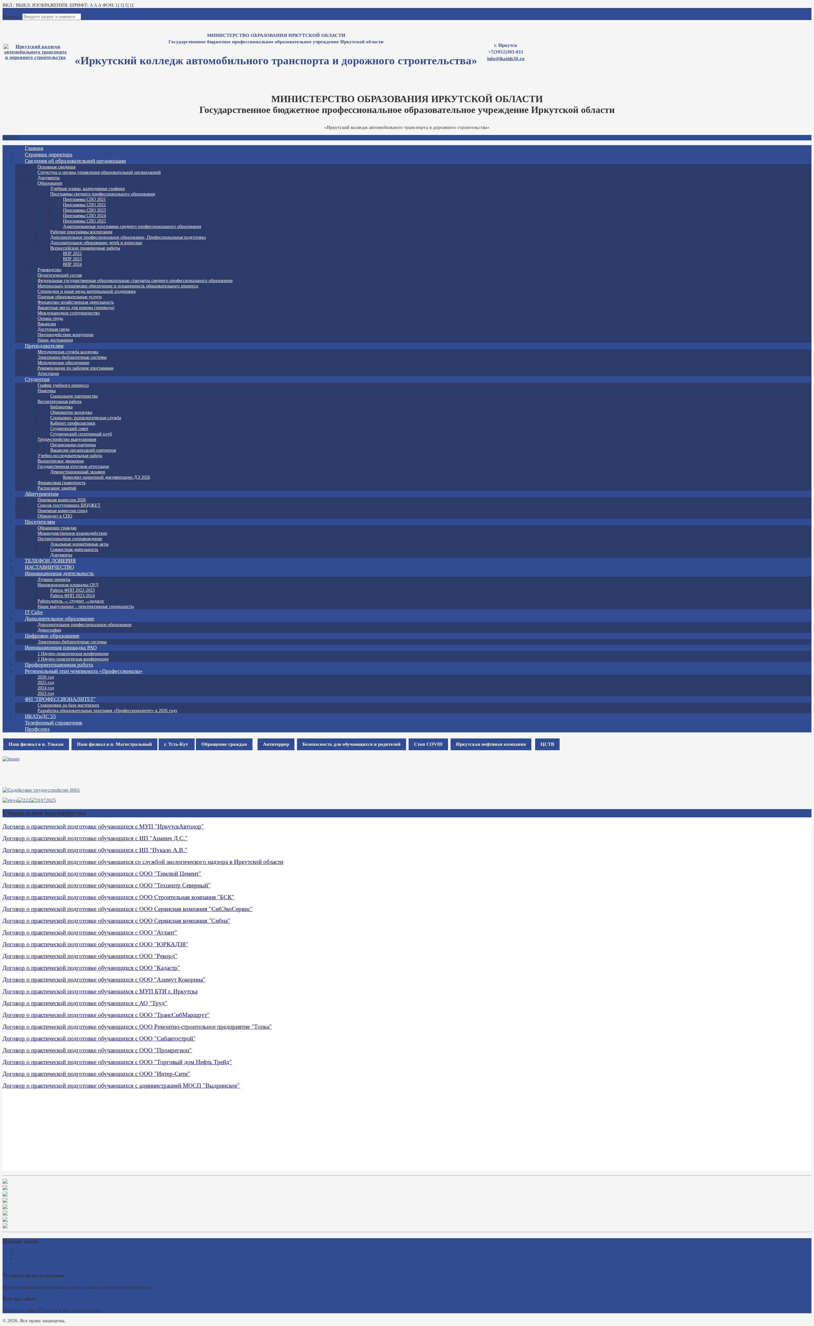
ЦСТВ (547, 744)
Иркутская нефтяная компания (491, 744)
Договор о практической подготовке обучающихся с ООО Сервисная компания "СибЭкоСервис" (128, 909)
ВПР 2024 (72, 264)
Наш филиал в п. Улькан (36, 744)
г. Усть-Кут (176, 744)
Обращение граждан (224, 744)
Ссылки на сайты (33, 1263)
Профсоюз (37, 729)
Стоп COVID (428, 744)
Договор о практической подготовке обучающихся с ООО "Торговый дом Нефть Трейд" (117, 1062)
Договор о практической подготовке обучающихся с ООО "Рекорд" (90, 956)
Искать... (12, 16)
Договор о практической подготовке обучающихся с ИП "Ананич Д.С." (95, 838)
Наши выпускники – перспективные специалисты (86, 606)
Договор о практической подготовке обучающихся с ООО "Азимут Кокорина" (104, 979)
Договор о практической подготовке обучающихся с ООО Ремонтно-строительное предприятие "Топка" (137, 1026)
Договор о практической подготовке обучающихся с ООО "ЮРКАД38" (95, 944)
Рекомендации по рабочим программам (76, 368)
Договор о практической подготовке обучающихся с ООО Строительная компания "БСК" (118, 897)
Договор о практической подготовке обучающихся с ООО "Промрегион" (97, 1050)
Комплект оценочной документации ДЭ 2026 (106, 477)
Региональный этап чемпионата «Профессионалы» (84, 671)
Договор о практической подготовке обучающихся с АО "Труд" (85, 1003)
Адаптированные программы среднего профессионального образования (132, 226)
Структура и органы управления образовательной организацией (99, 172)
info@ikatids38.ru (505, 58)
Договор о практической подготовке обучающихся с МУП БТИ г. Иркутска (100, 991)
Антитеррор (276, 744)
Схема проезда (30, 1252)
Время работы (30, 1258)
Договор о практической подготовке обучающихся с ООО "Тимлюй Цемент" (102, 873)
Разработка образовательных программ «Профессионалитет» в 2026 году (107, 710)
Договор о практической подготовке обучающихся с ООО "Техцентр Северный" (106, 885)
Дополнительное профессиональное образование (85, 624)
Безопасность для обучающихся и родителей (351, 744)
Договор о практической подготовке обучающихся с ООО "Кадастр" (91, 967)
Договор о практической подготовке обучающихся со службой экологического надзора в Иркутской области (143, 861)
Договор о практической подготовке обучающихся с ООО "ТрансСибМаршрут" (106, 1015)
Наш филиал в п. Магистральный (114, 744)
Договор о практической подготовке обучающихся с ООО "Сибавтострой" (99, 1038)
